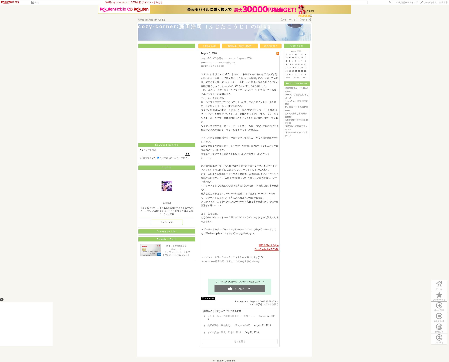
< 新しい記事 (209, 46)
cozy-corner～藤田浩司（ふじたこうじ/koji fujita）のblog (230, 261)
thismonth (296, 77)
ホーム (439, 289)
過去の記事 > (270, 46)
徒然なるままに (217, 66)
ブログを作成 (430, 2)
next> (304, 77)
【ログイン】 (305, 19)
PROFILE (160, 19)
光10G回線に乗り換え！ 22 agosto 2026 (228, 325)
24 (290, 71)
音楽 (37, 2)
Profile (167, 167)
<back (288, 77)
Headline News (297, 83)
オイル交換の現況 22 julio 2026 (224, 332)
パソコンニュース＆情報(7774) (222, 62)
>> (407, 2)
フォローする (439, 299)
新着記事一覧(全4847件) (240, 46)
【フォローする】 (289, 19)
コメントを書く (271, 304)
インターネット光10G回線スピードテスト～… (231, 316)
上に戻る (439, 342)
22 (305, 68)
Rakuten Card (167, 239)
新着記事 (439, 332)
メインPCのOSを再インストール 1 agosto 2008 (226, 58)
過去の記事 (439, 310)
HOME (141, 19)
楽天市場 (443, 2)
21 (302, 68)
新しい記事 (439, 321)
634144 (303, 16)
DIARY (149, 19)
